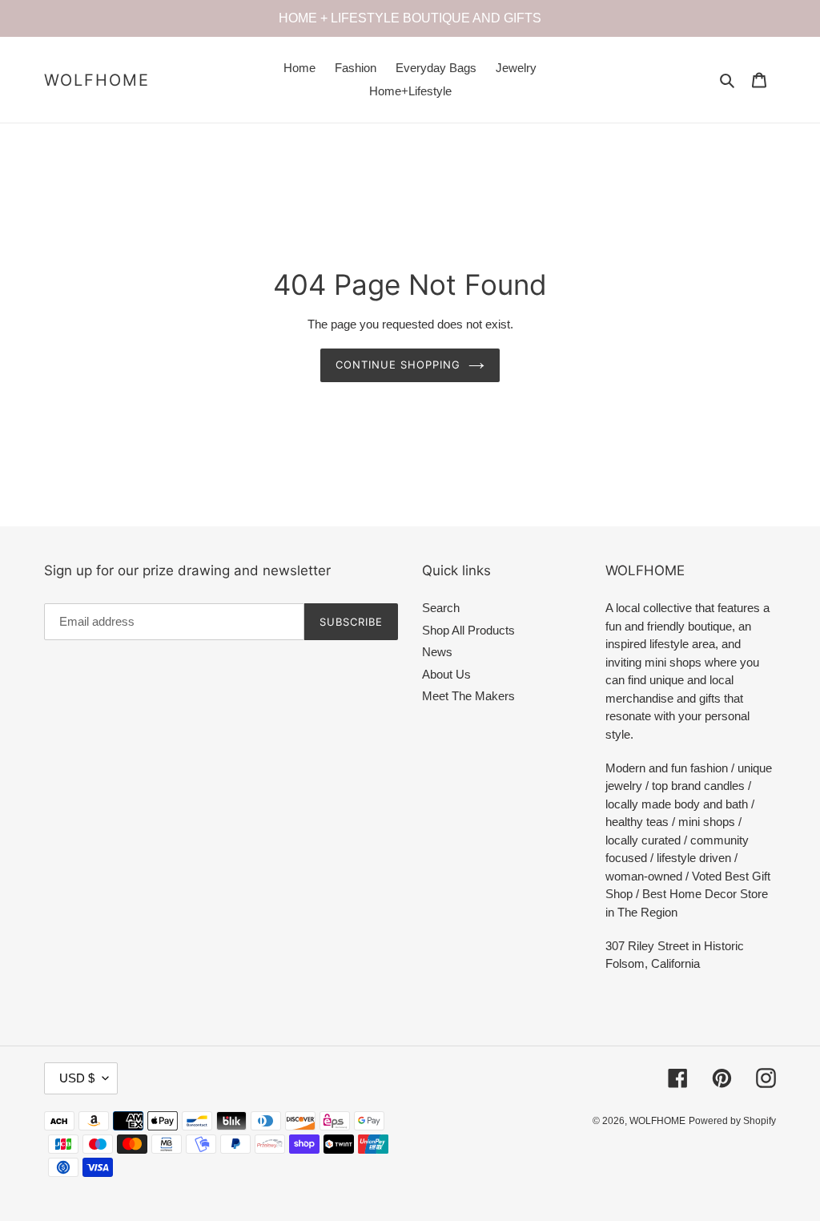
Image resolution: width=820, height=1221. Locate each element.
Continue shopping (398, 364)
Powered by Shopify (732, 1120)
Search (441, 608)
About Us (446, 674)
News (437, 652)
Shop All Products (468, 630)
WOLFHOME (97, 80)
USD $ (76, 1078)
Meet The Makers (468, 696)
